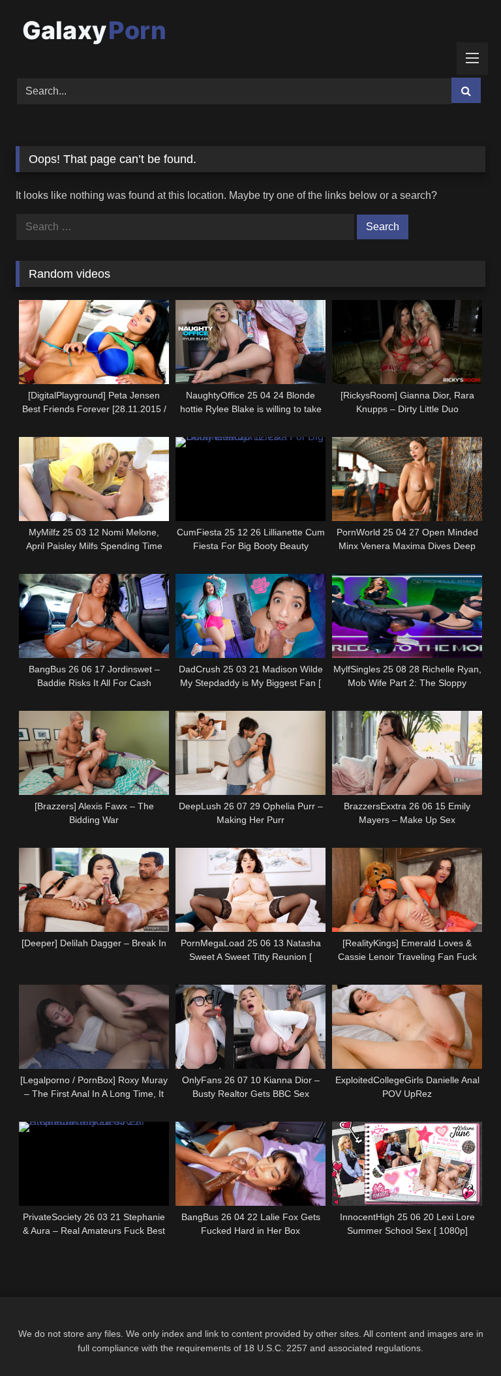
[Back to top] (460, 1337)
